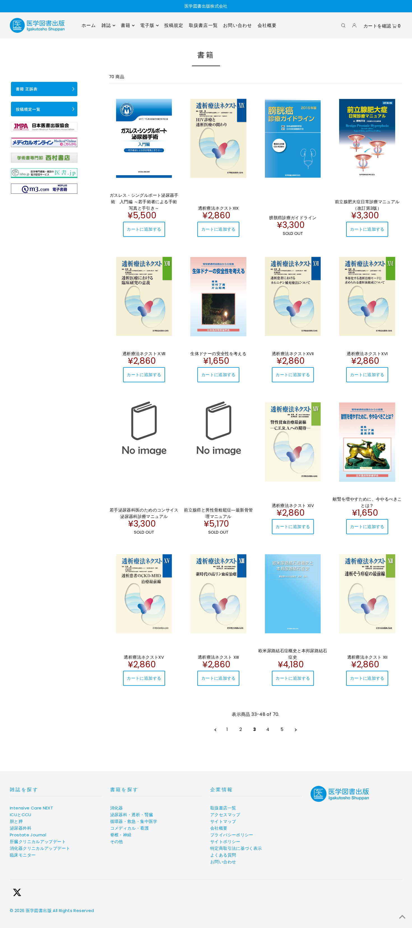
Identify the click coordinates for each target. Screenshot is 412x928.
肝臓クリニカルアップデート (38, 841)
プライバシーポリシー (231, 835)
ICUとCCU (20, 815)
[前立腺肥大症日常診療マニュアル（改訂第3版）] (367, 138)
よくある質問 (223, 855)
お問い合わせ (223, 862)
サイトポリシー (225, 841)
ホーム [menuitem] (89, 25)
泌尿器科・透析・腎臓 (131, 815)
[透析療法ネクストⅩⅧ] (144, 296)
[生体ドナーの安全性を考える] (219, 296)
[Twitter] (17, 893)
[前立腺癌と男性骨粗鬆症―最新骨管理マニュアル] (219, 427)
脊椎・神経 (121, 835)
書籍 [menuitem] (125, 25)
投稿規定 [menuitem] (174, 25)
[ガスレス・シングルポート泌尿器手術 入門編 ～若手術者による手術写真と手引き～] (144, 138)
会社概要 (219, 828)
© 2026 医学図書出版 (31, 910)
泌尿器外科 (20, 828)
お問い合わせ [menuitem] (237, 25)
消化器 (116, 808)
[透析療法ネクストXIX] (219, 138)
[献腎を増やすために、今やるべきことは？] (367, 442)
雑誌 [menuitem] (106, 25)
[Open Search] (343, 25)
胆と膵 (16, 821)
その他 (116, 841)
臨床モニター (23, 855)
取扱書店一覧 (223, 808)
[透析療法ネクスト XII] (367, 593)
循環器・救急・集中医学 (134, 821)
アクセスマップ (225, 815)
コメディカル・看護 (129, 828)
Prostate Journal (28, 835)
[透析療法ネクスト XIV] (293, 441)
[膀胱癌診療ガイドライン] (293, 138)
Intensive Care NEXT (31, 808)
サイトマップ (223, 821)
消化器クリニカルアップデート (40, 848)
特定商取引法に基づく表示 (236, 848)
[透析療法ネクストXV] (144, 593)
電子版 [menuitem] (147, 25)
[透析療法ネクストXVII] (293, 296)
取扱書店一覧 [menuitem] (203, 25)
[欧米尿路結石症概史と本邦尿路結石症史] (293, 593)
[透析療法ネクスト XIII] (219, 593)
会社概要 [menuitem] (267, 25)
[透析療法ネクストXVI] (367, 296)
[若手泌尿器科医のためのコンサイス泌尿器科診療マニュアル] (144, 427)
